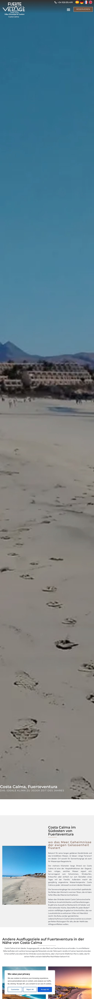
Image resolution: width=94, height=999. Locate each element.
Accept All (45, 989)
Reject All (29, 989)
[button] (68, 9)
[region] (30, 982)
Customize (15, 989)
